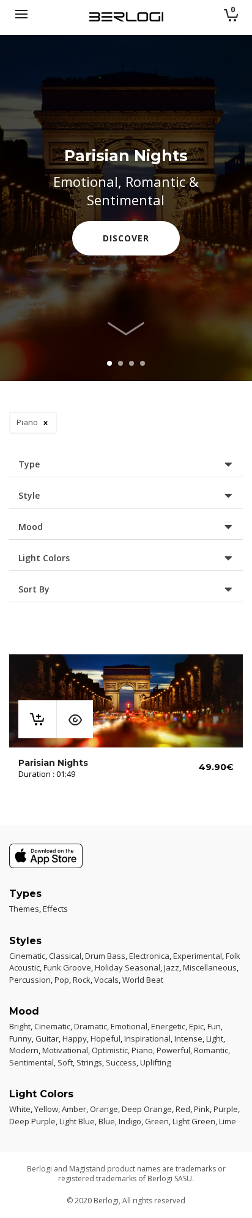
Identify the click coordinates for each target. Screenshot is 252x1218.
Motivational (65, 1050)
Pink (202, 1108)
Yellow (46, 1108)
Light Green (193, 1121)
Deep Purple (32, 1121)
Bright (20, 1026)
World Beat (142, 979)
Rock (82, 979)
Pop (61, 979)
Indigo (130, 1121)
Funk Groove (67, 967)
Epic (196, 1026)
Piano (142, 1050)
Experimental (197, 955)
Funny (20, 1038)
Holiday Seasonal (127, 967)
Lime (227, 1121)
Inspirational (147, 1038)
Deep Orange (147, 1108)
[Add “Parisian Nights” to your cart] (37, 719)
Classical (65, 955)
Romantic (211, 1050)
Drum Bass (105, 955)
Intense (188, 1038)
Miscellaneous (210, 967)
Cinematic (27, 955)
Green (157, 1121)
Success (121, 1062)
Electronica (149, 955)
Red (183, 1108)
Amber (74, 1108)
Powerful (173, 1050)
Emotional (129, 1026)
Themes (24, 908)
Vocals (106, 979)
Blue (106, 1121)
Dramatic (90, 1026)
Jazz (171, 967)
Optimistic (110, 1050)
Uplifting (155, 1062)
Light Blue (77, 1121)
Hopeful (105, 1038)
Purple (225, 1108)
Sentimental (31, 1062)
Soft (65, 1062)
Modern (24, 1050)
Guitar (47, 1038)
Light (214, 1038)
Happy (74, 1038)
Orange (104, 1108)
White (20, 1108)
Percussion (30, 979)
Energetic (168, 1026)
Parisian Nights (53, 762)
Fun (214, 1026)
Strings (89, 1062)
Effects (55, 908)
